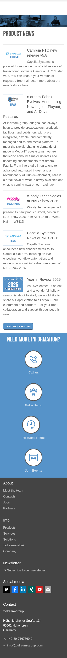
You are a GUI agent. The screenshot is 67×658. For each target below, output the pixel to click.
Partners (9, 508)
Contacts (9, 496)
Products (9, 527)
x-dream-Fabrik (14, 545)
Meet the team (13, 490)
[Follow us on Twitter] (6, 589)
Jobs (6, 502)
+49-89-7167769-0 (19, 638)
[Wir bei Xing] (31, 589)
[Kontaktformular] (48, 589)
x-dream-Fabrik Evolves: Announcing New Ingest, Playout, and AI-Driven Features (32, 107)
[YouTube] (39, 589)
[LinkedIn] (23, 589)
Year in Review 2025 (44, 279)
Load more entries (18, 326)
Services (9, 533)
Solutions (9, 539)
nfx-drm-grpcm (25, 645)
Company (9, 551)
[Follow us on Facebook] (15, 589)
